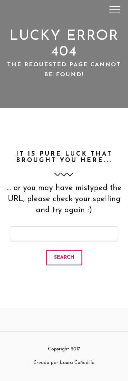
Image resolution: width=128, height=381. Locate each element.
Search (64, 257)
